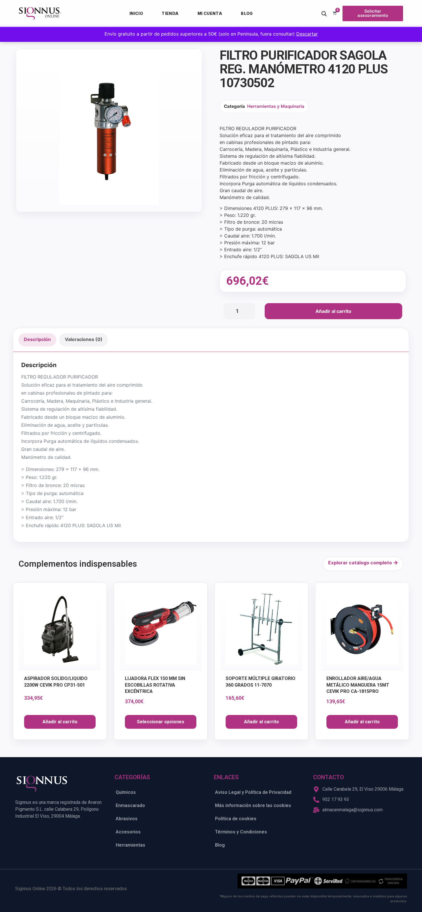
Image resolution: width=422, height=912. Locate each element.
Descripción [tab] (37, 339)
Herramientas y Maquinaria (275, 106)
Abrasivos (127, 818)
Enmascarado (130, 805)
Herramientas (130, 845)
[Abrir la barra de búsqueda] (324, 13)
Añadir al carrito (333, 311)
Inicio (136, 13)
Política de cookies (235, 818)
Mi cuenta (210, 13)
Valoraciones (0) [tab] (83, 339)
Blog (247, 13)
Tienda (170, 13)
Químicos (126, 792)
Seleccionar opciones (160, 721)
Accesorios (128, 832)
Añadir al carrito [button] (60, 721)
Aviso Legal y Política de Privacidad (253, 792)
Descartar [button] (307, 34)
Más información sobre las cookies (253, 805)
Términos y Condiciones (241, 832)
